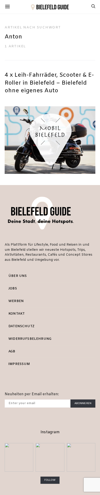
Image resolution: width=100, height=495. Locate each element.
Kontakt (16, 314)
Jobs (12, 288)
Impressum (19, 364)
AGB (11, 351)
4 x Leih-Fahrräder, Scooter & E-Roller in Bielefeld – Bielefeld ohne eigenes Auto (49, 83)
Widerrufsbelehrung (29, 339)
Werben (16, 301)
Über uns (17, 276)
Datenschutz (21, 326)
